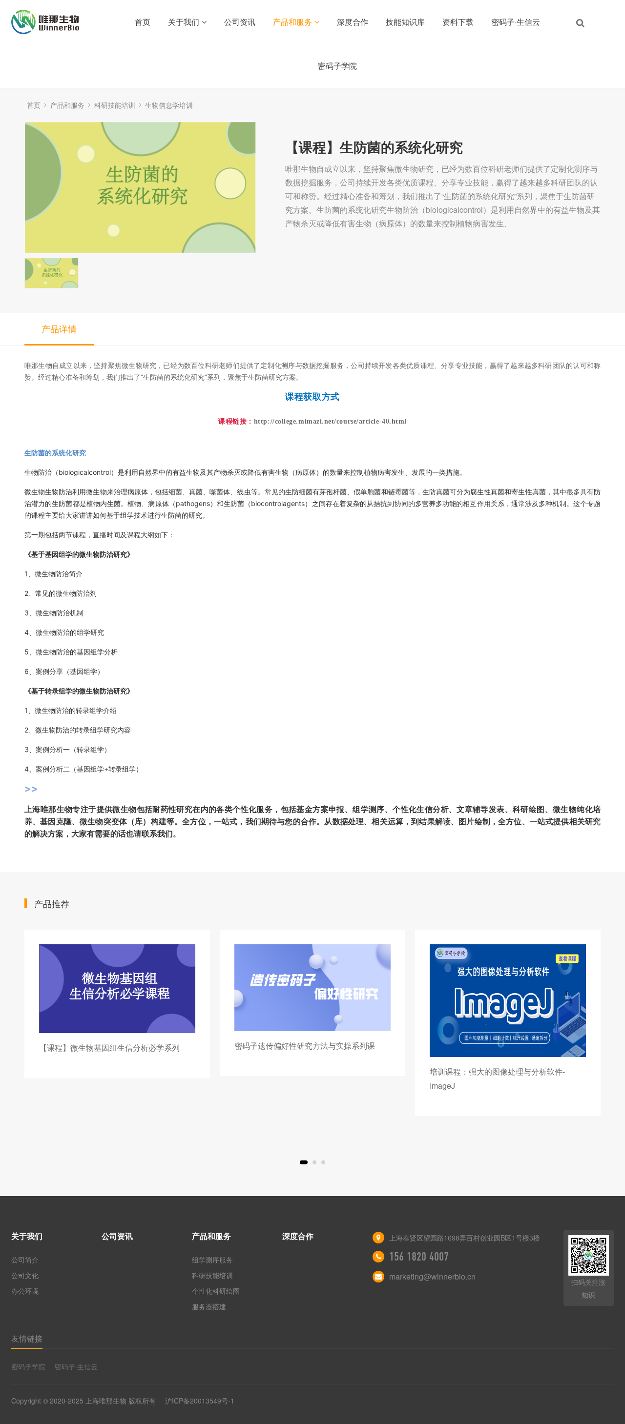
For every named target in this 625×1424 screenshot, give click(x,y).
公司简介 (25, 1259)
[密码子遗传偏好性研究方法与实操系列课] (312, 987)
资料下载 (458, 21)
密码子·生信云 (515, 21)
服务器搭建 (209, 1306)
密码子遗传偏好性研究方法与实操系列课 (304, 1045)
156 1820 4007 (419, 1256)
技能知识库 (405, 21)
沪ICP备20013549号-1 (199, 1400)
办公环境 (25, 1291)
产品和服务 (292, 21)
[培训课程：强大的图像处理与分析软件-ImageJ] (508, 1000)
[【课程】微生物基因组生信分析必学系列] (117, 988)
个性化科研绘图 (216, 1291)
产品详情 (59, 328)
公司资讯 (239, 21)
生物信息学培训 (169, 105)
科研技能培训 (114, 105)
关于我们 (183, 21)
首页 (142, 21)
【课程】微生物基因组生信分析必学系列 (109, 1047)
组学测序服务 (212, 1259)
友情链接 (26, 1338)
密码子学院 (337, 65)
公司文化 (25, 1275)
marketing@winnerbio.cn (432, 1276)
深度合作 (352, 21)
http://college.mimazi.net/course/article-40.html (330, 421)
